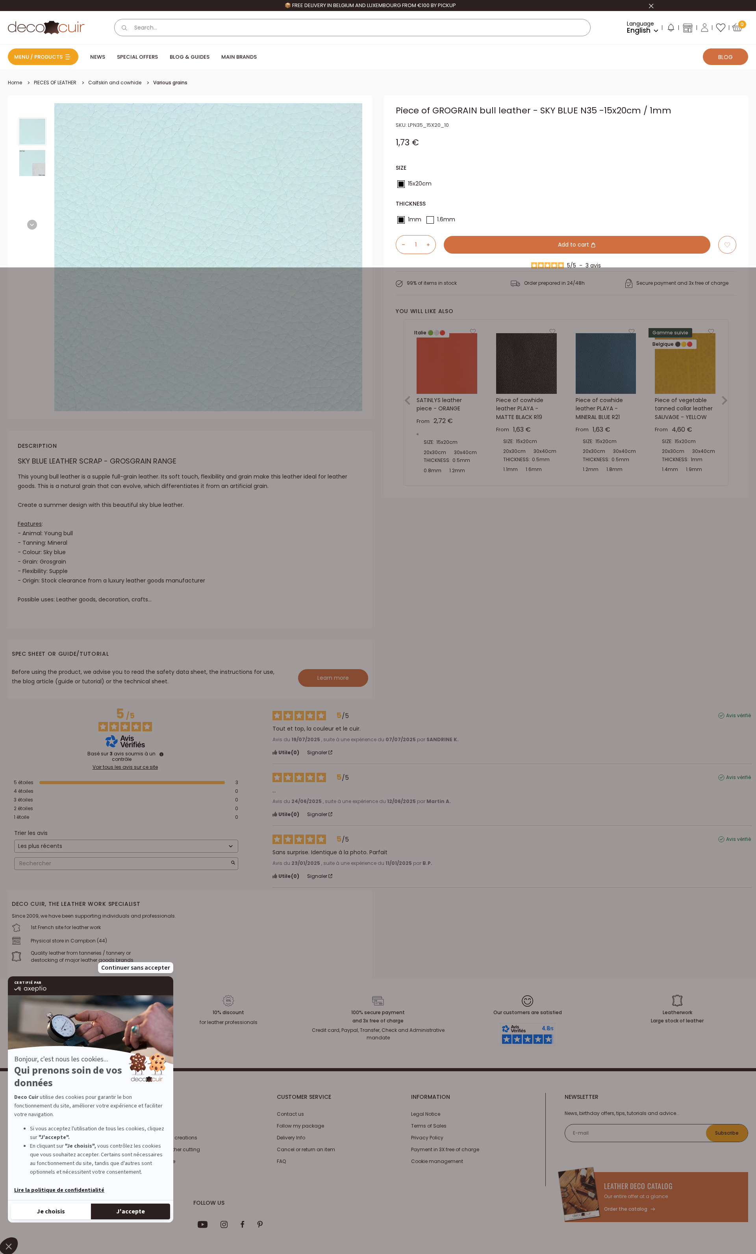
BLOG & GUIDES (189, 57)
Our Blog (152, 1125)
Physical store (158, 1161)
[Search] (124, 27)
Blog (725, 57)
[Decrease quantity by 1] (400, 245)
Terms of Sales (429, 1125)
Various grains (170, 82)
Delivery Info (291, 1137)
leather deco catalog (638, 1186)
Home (15, 82)
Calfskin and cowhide (114, 82)
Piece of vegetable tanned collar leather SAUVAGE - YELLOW (684, 408)
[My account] (704, 27)
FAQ (281, 1161)
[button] (670, 29)
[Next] (32, 225)
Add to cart (574, 245)
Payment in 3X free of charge (445, 1149)
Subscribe (727, 1133)
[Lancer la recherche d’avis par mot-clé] (233, 863)
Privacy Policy (427, 1137)
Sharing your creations (169, 1137)
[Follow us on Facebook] (242, 1224)
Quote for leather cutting (171, 1149)
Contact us (290, 1114)
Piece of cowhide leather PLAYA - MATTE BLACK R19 (519, 408)
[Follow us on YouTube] (203, 1224)
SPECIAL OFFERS (137, 57)
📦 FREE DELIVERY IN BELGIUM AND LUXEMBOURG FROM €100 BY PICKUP (370, 5)
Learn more (333, 678)
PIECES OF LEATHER (55, 82)
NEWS (97, 57)
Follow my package (300, 1125)
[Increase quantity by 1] (431, 245)
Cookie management (437, 1161)
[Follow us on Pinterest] (260, 1224)
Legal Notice (425, 1114)
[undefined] (161, 754)
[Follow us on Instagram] (224, 1224)
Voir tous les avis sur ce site (125, 767)
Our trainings (157, 1114)
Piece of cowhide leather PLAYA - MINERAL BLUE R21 (599, 408)
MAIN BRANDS (239, 57)
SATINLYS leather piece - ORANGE (439, 404)
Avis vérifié (738, 715)
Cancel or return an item (306, 1149)
